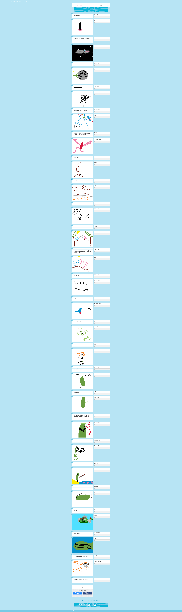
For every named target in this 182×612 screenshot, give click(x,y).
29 (72, 343)
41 (72, 485)
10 (72, 114)
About (27, 1)
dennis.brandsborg (97, 303)
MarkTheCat (96, 555)
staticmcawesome (97, 185)
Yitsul (95, 509)
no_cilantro (96, 326)
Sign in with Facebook (88, 593)
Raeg (95, 115)
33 (72, 390)
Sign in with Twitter (78, 593)
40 (72, 467)
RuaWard (96, 486)
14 (72, 161)
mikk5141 (96, 20)
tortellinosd (96, 298)
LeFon (95, 92)
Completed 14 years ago (81, 5)
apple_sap (96, 463)
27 (100, 323)
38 (72, 444)
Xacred (95, 132)
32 (100, 376)
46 (72, 537)
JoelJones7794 (97, 440)
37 (72, 439)
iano (95, 374)
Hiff (95, 391)
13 (72, 155)
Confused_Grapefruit (98, 445)
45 (72, 531)
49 (72, 577)
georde (95, 37)
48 (72, 560)
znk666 (95, 226)
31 (72, 366)
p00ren (95, 203)
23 (72, 273)
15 (100, 182)
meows (95, 162)
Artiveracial (96, 397)
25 (100, 300)
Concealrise (96, 249)
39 (72, 462)
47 (72, 554)
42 (100, 494)
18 (72, 207)
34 (72, 396)
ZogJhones (96, 538)
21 (72, 248)
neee (95, 180)
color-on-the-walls (98, 414)
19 (72, 225)
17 (72, 202)
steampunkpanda (97, 561)
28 (72, 325)
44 (72, 514)
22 (72, 256)
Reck (95, 344)
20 (100, 234)
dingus (95, 515)
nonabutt (96, 232)
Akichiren (96, 578)
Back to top (111, 610)
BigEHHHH (96, 349)
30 (72, 348)
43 (72, 508)
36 (72, 421)
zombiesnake (96, 45)
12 (72, 138)
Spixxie (95, 257)
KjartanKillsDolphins (98, 14)
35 (72, 413)
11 (72, 131)
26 (72, 302)
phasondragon (97, 532)
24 (72, 279)
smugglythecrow (97, 139)
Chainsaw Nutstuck (98, 468)
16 (72, 184)
